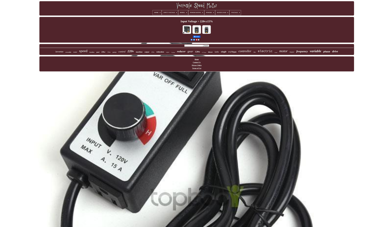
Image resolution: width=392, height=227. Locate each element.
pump (114, 52)
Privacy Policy (197, 65)
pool (97, 52)
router (75, 52)
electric (265, 51)
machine (139, 52)
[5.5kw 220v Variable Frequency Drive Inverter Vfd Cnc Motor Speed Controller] (196, 34)
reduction (160, 52)
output (147, 52)
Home (197, 59)
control (121, 51)
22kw (103, 52)
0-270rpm (232, 52)
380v (254, 52)
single (223, 51)
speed (83, 51)
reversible (68, 52)
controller (244, 51)
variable (315, 51)
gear (190, 51)
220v (131, 51)
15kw (109, 52)
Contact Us (197, 62)
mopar (292, 52)
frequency (302, 51)
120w (197, 51)
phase (326, 51)
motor (283, 51)
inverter (59, 51)
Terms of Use (196, 68)
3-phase (173, 52)
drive (335, 51)
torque (276, 52)
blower (210, 52)
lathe (217, 52)
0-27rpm (204, 52)
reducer (181, 51)
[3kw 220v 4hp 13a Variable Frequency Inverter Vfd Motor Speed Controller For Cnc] (206, 34)
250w (152, 52)
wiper (167, 52)
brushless (92, 52)
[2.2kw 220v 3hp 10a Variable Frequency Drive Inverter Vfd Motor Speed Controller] (187, 34)
